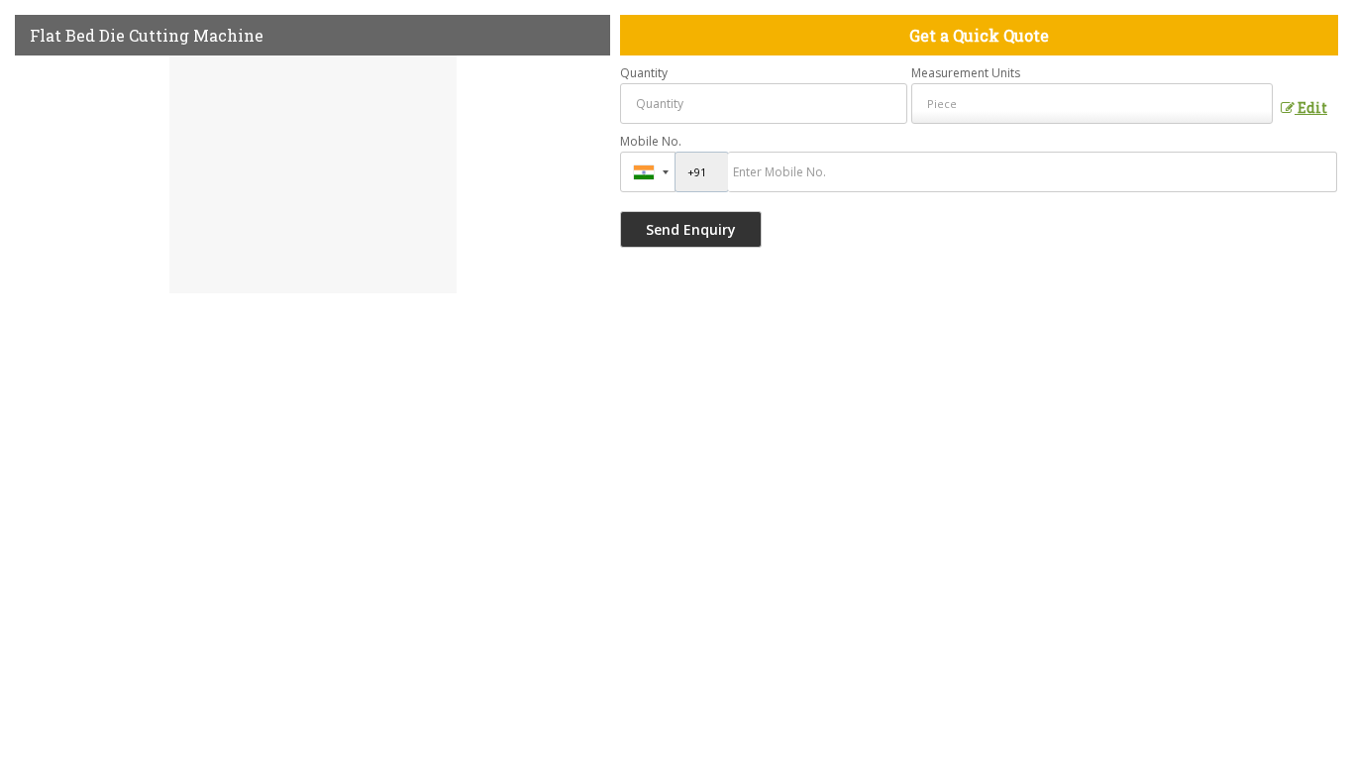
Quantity (644, 72)
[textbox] (1092, 103)
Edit (1311, 107)
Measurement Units (965, 72)
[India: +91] (648, 172)
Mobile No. (650, 141)
